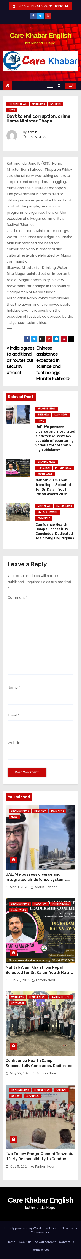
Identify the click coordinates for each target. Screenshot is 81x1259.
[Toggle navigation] (50, 85)
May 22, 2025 (20, 1073)
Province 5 (32, 1096)
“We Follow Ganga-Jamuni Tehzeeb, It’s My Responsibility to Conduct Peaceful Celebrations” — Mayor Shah (39, 1161)
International (63, 468)
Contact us (66, 1242)
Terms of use (41, 1250)
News (12, 110)
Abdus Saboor (45, 887)
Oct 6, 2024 (19, 1166)
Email (13, 715)
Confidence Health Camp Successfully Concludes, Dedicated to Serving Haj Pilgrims (39, 1065)
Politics (15, 1096)
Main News (38, 104)
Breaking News (18, 104)
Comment (18, 597)
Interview (43, 414)
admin (32, 132)
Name (14, 687)
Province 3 (44, 518)
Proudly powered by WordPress (26, 1228)
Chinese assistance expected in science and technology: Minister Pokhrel (51, 363)
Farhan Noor (45, 980)
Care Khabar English (40, 35)
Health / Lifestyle (47, 512)
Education (44, 468)
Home (11, 1242)
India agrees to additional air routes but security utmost (21, 360)
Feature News (64, 506)
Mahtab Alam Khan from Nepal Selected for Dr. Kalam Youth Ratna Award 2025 (39, 972)
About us (25, 1242)
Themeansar (40, 1232)
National (55, 104)
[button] (60, 85)
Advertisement (45, 1242)
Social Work (45, 474)
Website (15, 742)
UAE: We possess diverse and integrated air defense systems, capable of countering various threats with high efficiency (37, 882)
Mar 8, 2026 (19, 887)
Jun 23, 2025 (20, 980)
